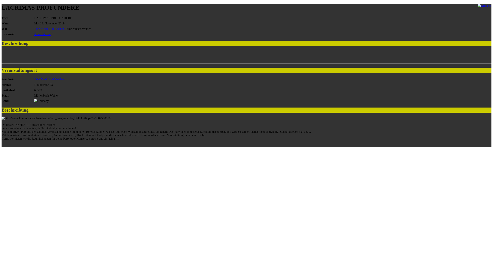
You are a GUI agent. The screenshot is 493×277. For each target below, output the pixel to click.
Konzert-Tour (42, 34)
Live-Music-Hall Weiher (49, 28)
